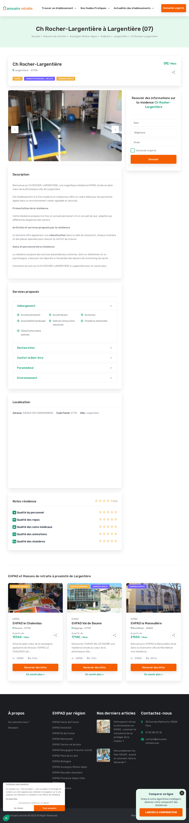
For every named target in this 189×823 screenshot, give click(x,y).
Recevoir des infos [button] (35, 667)
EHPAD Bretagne (61, 761)
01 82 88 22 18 (153, 732)
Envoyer (154, 159)
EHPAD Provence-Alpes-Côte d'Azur (68, 780)
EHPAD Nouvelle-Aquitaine (67, 772)
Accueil (35, 36)
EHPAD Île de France (63, 733)
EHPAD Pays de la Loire (65, 755)
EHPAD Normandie (62, 739)
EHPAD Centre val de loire (66, 744)
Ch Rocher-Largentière (144, 36)
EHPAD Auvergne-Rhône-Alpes (69, 767)
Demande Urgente (146, 150)
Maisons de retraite (54, 36)
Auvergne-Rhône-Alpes (83, 36)
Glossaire (13, 727)
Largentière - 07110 (25, 70)
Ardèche (105, 36)
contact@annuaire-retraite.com (156, 741)
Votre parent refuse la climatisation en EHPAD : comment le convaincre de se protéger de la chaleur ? (125, 731)
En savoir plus (34, 674)
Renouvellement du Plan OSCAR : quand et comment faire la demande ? (125, 756)
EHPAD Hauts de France (65, 722)
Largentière (120, 36)
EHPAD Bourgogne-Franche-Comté (72, 750)
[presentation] (14, 129)
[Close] (182, 793)
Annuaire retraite (17, 815)
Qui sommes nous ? (19, 722)
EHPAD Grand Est (61, 727)
